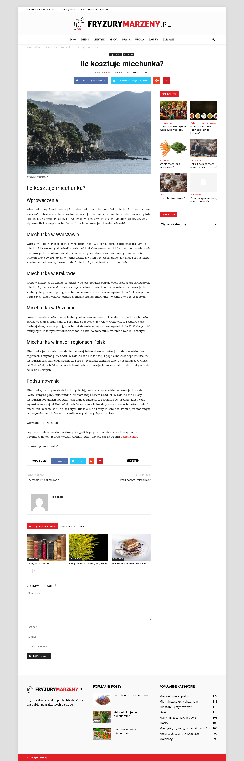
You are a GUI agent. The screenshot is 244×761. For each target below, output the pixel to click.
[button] (213, 39)
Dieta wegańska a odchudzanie (125, 731)
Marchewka (165, 160)
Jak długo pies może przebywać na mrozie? (203, 165)
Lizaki (162, 194)
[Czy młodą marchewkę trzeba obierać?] (204, 182)
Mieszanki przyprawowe (176, 707)
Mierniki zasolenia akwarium (179, 701)
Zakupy (153, 39)
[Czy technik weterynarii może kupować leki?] (173, 110)
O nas (81, 9)
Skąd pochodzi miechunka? (135, 480)
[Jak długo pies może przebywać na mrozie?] (204, 148)
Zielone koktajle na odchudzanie (125, 714)
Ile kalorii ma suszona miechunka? (130, 563)
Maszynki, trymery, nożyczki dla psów (185, 728)
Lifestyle (99, 39)
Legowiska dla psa (199, 160)
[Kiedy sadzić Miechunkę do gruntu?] (88, 547)
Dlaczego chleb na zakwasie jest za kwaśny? (201, 130)
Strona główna (67, 9)
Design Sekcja (129, 436)
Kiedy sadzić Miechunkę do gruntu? (88, 563)
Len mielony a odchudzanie (131, 695)
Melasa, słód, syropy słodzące (179, 734)
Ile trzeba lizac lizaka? (172, 198)
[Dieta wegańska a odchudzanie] (102, 734)
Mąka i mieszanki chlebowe (203, 123)
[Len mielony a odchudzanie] (102, 699)
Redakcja (106, 72)
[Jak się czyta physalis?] (46, 547)
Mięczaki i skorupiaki (174, 696)
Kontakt (104, 9)
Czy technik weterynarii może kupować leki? (173, 128)
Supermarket (115, 54)
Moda (113, 39)
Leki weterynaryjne (168, 123)
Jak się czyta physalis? (39, 563)
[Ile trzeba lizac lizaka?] (173, 182)
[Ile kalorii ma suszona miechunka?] (131, 547)
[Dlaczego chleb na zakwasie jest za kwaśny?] (204, 110)
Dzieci (85, 39)
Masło (164, 723)
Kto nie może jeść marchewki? (170, 165)
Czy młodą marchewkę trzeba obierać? (203, 200)
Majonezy (166, 739)
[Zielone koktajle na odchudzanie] (102, 717)
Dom (73, 39)
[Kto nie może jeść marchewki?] (173, 148)
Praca (126, 39)
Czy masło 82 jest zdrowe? (43, 480)
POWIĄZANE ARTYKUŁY (42, 526)
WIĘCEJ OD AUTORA (72, 526)
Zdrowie (168, 39)
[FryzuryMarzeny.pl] (122, 24)
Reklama (92, 9)
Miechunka (128, 54)
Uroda (139, 39)
